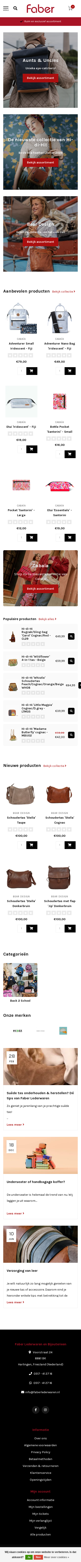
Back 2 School (13, 965)
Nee (38, 1557)
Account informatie (40, 1500)
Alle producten (40, 1534)
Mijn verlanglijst (40, 1521)
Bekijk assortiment (40, 78)
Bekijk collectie (63, 291)
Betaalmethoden (40, 1459)
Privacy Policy (40, 1452)
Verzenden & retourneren (41, 1466)
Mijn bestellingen (41, 1507)
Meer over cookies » (56, 1557)
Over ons (40, 1438)
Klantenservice (40, 1473)
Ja (28, 1557)
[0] (70, 9)
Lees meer (15, 1124)
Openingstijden (40, 1480)
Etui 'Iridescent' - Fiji (21, 427)
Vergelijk (40, 1527)
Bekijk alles (46, 619)
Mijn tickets (40, 1514)
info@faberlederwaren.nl (42, 1392)
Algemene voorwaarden (40, 1445)
